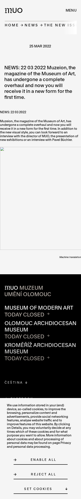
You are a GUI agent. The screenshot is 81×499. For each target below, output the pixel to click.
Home (12, 25)
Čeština (14, 382)
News (31, 25)
